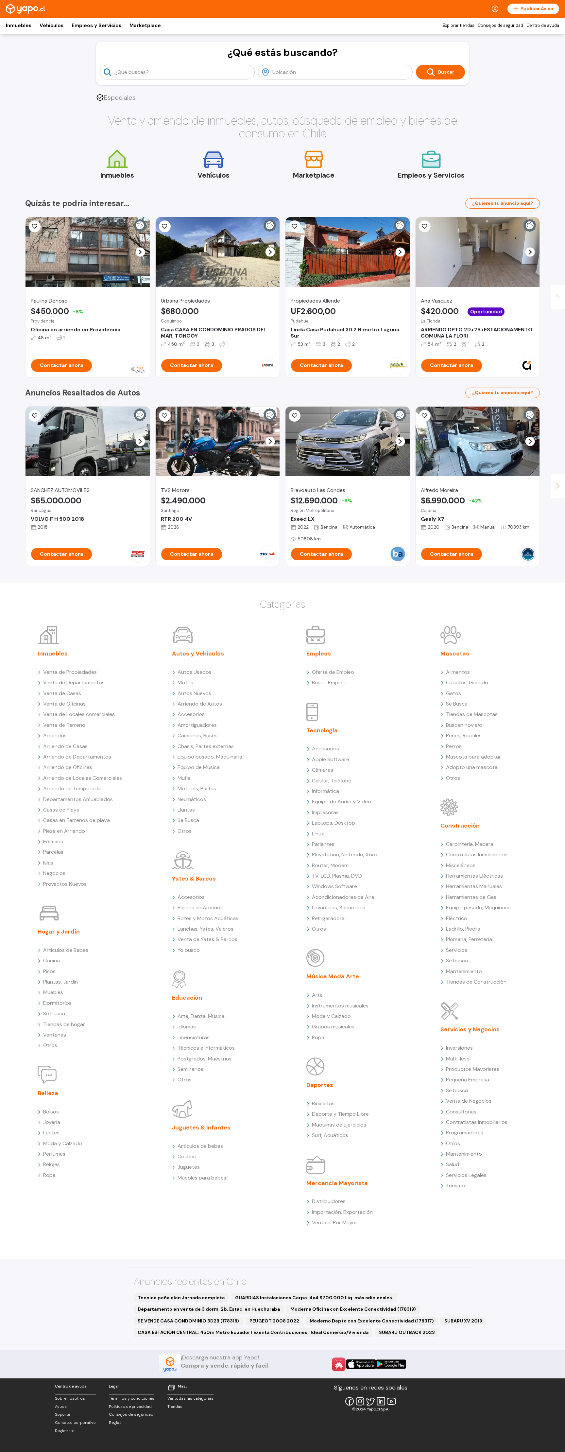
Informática (325, 791)
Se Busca (188, 820)
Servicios (456, 950)
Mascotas (454, 653)
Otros (50, 1045)
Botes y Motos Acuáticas (208, 918)
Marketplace (145, 25)
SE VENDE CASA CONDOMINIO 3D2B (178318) (188, 1321)
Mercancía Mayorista (337, 1183)
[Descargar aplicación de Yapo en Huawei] (338, 1364)
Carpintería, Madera (469, 844)
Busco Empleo (329, 682)
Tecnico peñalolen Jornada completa (181, 1298)
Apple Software (330, 759)
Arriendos (55, 735)
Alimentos (458, 672)
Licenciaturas (194, 1037)
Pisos (49, 971)
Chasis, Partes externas (206, 746)
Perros (454, 746)
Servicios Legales (466, 1175)
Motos (185, 682)
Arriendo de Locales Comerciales (82, 778)
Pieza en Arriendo (64, 831)
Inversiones (459, 1047)
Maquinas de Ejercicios (339, 1124)
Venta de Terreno (64, 725)
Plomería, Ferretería (469, 939)
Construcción (460, 826)
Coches (187, 1156)
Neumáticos (192, 799)
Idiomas (187, 1026)
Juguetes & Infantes (201, 1127)
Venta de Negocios (468, 1100)
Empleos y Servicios (96, 25)
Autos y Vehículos (198, 653)
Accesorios (191, 714)
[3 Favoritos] (35, 226)
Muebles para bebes (202, 1177)
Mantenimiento (464, 971)
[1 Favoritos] (165, 416)
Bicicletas (323, 1103)
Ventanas (54, 1034)
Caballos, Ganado (467, 682)
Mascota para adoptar (473, 756)
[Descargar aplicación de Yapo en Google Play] (391, 1364)
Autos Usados (195, 672)
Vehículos (51, 25)
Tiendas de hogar (64, 1024)
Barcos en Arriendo (201, 907)
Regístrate (64, 1430)
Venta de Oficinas (64, 703)
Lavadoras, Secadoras (338, 907)
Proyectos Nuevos (65, 884)
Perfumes (54, 1153)
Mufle (184, 778)
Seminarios (190, 1069)
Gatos (453, 693)
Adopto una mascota (472, 767)
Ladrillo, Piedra (463, 928)
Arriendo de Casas (65, 746)
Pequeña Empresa (467, 1079)
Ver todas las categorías (190, 1398)
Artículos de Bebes (65, 950)
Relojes (51, 1164)
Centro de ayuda (542, 25)
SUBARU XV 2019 (463, 1321)
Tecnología (322, 730)
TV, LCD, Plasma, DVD (337, 875)
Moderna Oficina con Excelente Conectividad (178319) (353, 1309)
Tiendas (174, 1406)
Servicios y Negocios (470, 1029)
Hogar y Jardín (59, 932)
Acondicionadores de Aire (343, 897)
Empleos (318, 653)
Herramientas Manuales (474, 886)
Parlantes (323, 844)
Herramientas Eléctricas (474, 875)
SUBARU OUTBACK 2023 (407, 1332)
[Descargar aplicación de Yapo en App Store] (361, 1364)
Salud (452, 1164)
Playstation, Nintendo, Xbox (345, 854)
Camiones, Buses (197, 735)
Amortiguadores (197, 725)
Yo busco (189, 950)
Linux (318, 833)
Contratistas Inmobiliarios (476, 854)
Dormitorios (57, 1003)
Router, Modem (330, 865)
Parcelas (53, 851)
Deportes (319, 1085)
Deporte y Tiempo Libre (340, 1114)
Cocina (51, 960)
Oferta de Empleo (333, 672)
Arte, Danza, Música (201, 1016)
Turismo (455, 1185)
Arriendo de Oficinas (67, 767)
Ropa (49, 1175)
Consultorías (461, 1111)
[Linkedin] (381, 1401)
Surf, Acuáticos (330, 1135)
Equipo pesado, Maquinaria (210, 756)
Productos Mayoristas (472, 1069)
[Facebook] (349, 1401)
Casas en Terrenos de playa (76, 820)
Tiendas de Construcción (476, 981)
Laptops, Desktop (333, 822)
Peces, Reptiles (464, 735)
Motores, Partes (197, 788)
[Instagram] (360, 1401)
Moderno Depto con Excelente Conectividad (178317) (372, 1321)
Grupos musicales (333, 1026)
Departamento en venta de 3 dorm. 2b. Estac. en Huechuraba (209, 1309)
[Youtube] (391, 1401)
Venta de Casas (62, 693)
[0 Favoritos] (35, 416)
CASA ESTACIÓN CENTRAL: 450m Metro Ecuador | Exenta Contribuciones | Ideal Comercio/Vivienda (253, 1332)
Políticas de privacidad (130, 1406)
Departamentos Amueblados (78, 799)
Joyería (51, 1122)
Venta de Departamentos (74, 682)
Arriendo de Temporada (72, 788)
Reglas (115, 1422)
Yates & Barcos (194, 879)
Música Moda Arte (332, 976)
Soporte (62, 1414)
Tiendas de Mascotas (472, 714)
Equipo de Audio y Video (341, 801)
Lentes (51, 1132)
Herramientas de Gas (471, 897)
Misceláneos (460, 865)
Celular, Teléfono (331, 780)
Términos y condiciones (131, 1398)
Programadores (464, 1132)
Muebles (53, 992)
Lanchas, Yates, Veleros (205, 928)
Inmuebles (18, 25)
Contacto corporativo (75, 1422)
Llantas (186, 809)
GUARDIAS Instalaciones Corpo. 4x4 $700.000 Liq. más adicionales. (314, 1298)
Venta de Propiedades (70, 672)
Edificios (53, 841)
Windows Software (334, 886)
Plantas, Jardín (60, 981)
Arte (317, 994)
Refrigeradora (328, 918)
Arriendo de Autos (200, 703)
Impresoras (325, 812)
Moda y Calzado (62, 1143)
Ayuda (61, 1406)
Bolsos (51, 1111)
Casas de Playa (61, 809)
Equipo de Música (199, 767)
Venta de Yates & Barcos (207, 939)
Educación (187, 998)
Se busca (54, 1013)
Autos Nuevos (194, 693)
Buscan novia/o (464, 725)
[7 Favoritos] (425, 226)
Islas (48, 862)
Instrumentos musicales (340, 1005)
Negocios (54, 873)
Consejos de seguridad (500, 25)
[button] (140, 252)
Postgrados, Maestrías (204, 1058)
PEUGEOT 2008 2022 (274, 1321)
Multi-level (458, 1058)
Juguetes (189, 1166)
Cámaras (322, 769)
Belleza (48, 1093)
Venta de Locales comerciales (79, 714)
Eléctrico (456, 918)
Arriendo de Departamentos (77, 756)
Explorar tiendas (458, 25)
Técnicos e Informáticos (206, 1047)
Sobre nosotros (70, 1398)
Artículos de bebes (200, 1146)
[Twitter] (370, 1401)
